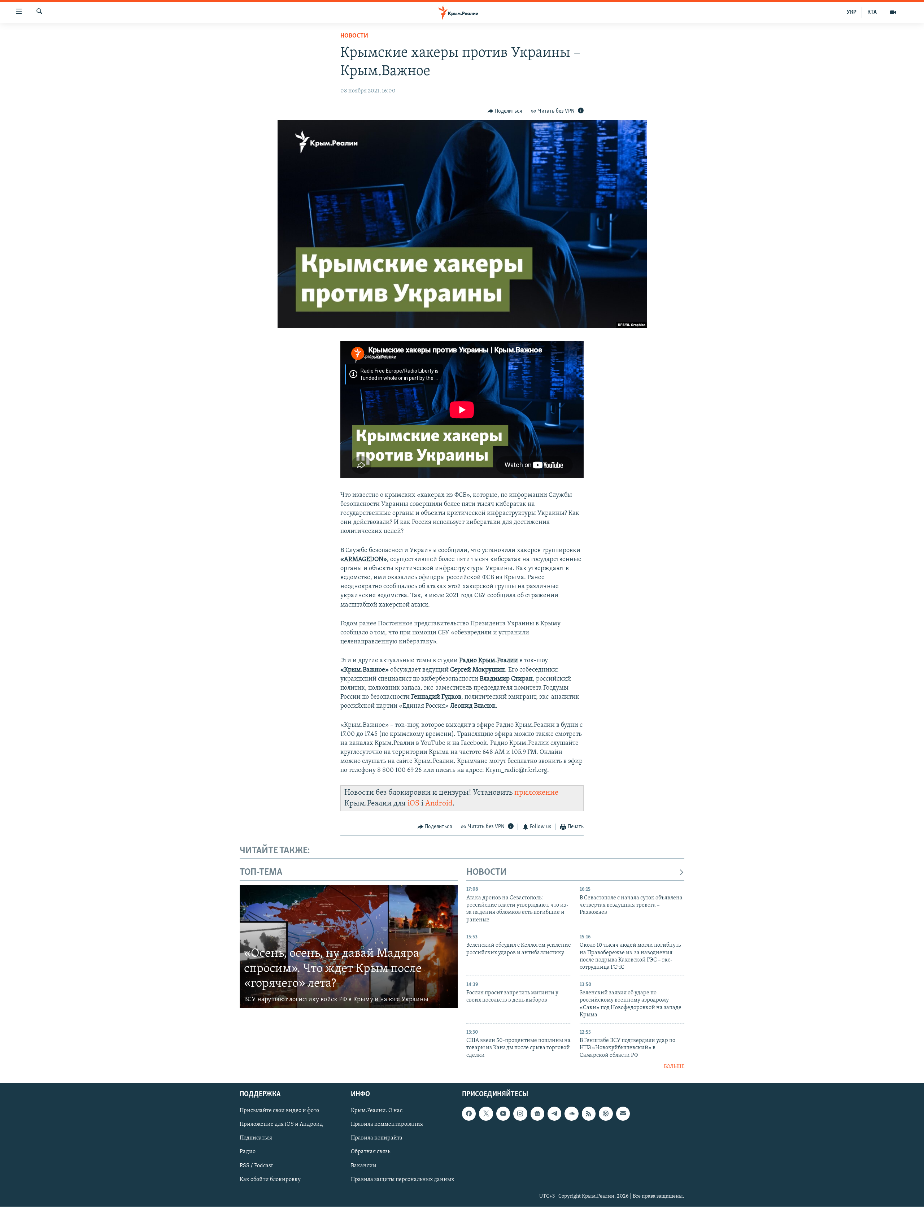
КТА (872, 12)
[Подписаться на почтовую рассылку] (623, 1114)
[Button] (505, 111)
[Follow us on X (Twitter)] (486, 1114)
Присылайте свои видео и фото (279, 1111)
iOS (413, 803)
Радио (248, 1152)
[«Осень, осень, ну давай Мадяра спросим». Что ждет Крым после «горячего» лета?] (349, 946)
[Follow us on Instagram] (520, 1114)
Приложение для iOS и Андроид (281, 1125)
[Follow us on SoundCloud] (571, 1114)
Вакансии (363, 1166)
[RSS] (589, 1114)
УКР (852, 12)
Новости (354, 36)
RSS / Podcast (256, 1166)
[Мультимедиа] (893, 12)
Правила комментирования (387, 1125)
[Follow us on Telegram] (554, 1114)
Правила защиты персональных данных (402, 1179)
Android (439, 803)
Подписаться (256, 1138)
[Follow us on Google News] (537, 1114)
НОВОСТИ (486, 872)
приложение (536, 792)
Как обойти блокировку (270, 1179)
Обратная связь (370, 1152)
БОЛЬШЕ (674, 1066)
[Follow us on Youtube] (503, 1114)
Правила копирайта (376, 1138)
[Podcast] (606, 1114)
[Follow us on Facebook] (469, 1114)
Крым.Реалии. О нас (376, 1111)
